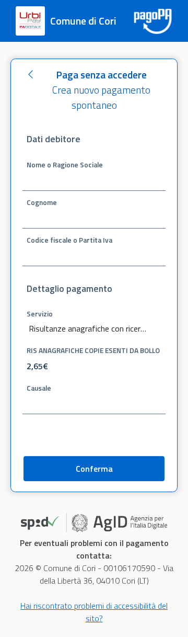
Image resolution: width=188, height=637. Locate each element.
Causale (39, 387)
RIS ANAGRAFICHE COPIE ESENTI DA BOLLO (93, 350)
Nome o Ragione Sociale (65, 164)
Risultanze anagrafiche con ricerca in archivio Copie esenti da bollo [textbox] (88, 328)
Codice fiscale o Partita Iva (69, 239)
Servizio (40, 313)
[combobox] (94, 329)
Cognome (42, 202)
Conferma (94, 468)
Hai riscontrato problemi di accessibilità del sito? (94, 611)
